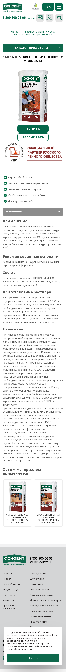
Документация (11, 589)
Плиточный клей (39, 589)
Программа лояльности (9, 607)
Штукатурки (37, 578)
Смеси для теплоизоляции (44, 605)
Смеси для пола (38, 573)
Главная (7, 573)
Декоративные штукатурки (45, 600)
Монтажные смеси (40, 616)
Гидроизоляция (39, 621)
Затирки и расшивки (41, 594)
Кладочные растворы (42, 611)
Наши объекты (11, 584)
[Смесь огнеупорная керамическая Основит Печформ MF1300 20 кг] (17, 496)
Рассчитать (33, 137)
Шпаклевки (36, 584)
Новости (7, 578)
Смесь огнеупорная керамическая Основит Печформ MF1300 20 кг (17, 519)
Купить (33, 129)
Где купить (9, 594)
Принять (33, 657)
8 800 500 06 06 (14, 18)
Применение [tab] (14, 211)
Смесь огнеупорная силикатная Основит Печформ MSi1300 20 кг (48, 519)
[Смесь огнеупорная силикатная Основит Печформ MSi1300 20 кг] (48, 496)
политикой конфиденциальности (22, 642)
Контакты (8, 600)
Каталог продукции (31, 47)
